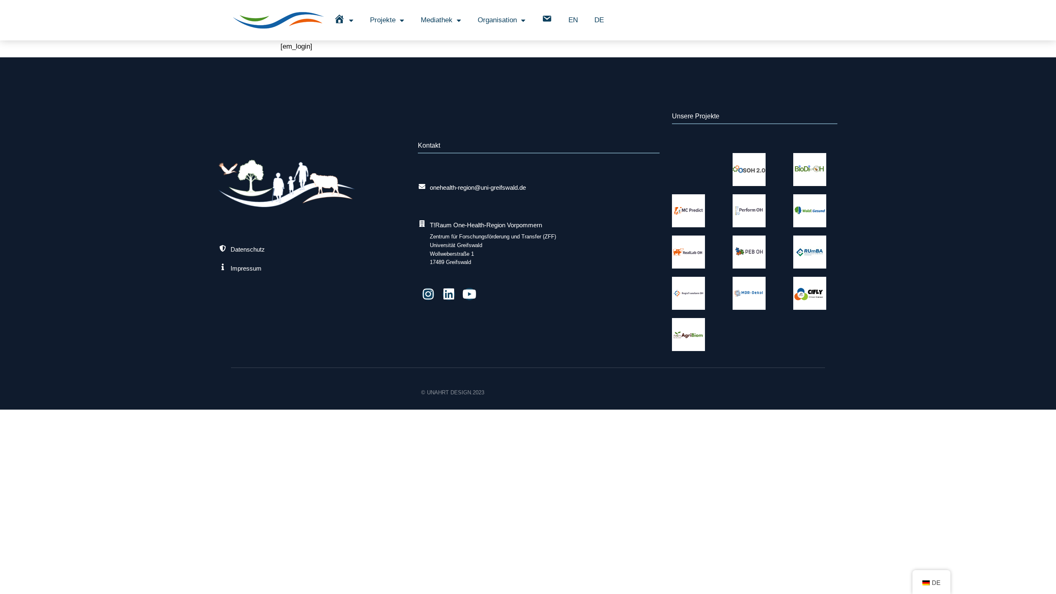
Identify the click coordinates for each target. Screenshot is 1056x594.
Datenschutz (248, 249)
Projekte (383, 20)
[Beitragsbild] (749, 169)
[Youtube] (469, 294)
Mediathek (437, 20)
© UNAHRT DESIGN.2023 (452, 392)
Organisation (497, 20)
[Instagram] (428, 294)
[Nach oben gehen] (1041, 579)
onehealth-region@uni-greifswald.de (478, 187)
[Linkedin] (449, 294)
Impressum (246, 268)
